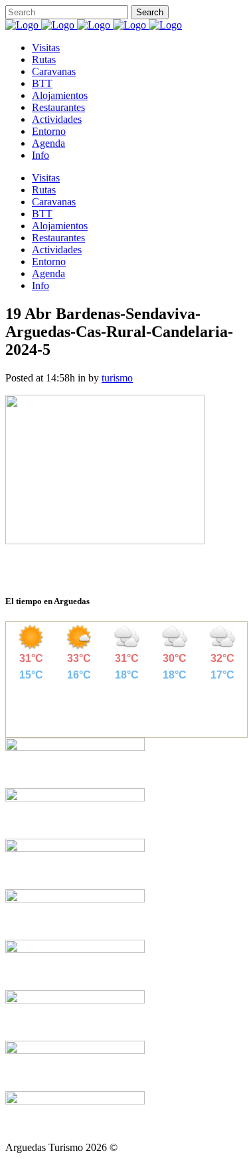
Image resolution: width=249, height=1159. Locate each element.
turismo (117, 377)
